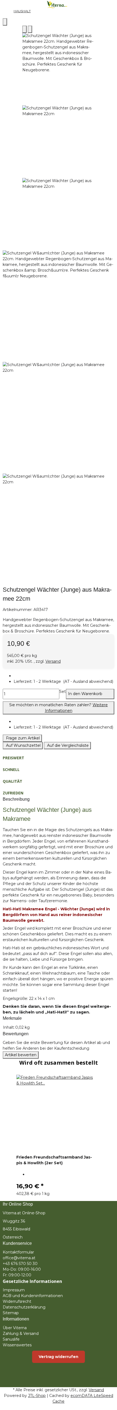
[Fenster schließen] (5, 22)
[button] (63, 681)
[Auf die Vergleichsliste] (24, 29)
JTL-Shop (37, 1395)
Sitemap (11, 1312)
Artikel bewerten (20, 1054)
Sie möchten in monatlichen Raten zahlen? (58, 707)
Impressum (14, 1290)
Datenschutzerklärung (24, 1307)
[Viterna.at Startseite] (58, 4)
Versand (53, 661)
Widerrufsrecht (17, 1301)
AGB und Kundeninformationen (33, 1295)
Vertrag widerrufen (58, 1356)
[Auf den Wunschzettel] (30, 29)
